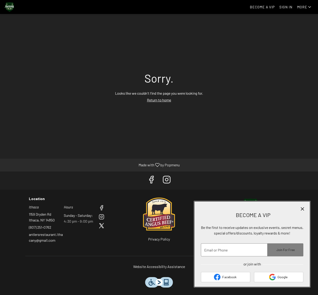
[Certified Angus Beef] (159, 213)
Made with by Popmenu (91, 165)
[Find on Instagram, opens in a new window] (166, 180)
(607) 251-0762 (40, 227)
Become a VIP (262, 7)
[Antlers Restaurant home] (25, 7)
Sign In (285, 7)
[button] (304, 7)
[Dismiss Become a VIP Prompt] (302, 209)
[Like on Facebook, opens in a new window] (151, 180)
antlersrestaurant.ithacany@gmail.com (46, 237)
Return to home (159, 100)
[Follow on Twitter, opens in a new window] (101, 226)
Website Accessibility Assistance (159, 266)
